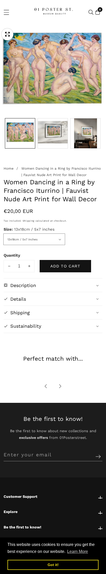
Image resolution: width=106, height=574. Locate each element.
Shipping (28, 220)
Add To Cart (65, 266)
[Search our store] (90, 12)
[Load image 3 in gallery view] (85, 133)
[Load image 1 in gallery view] (20, 133)
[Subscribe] (98, 456)
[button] (46, 386)
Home (9, 168)
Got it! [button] (53, 565)
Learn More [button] (77, 551)
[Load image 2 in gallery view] (53, 133)
